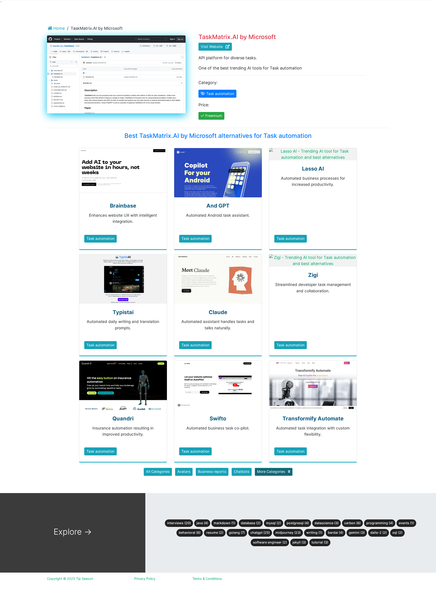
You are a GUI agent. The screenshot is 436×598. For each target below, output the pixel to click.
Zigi (313, 275)
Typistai (123, 312)
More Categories (271, 471)
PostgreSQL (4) (298, 523)
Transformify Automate (313, 418)
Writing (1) (314, 532)
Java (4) (202, 523)
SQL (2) (397, 532)
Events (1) (406, 523)
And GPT (218, 205)
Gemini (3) (357, 532)
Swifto (218, 418)
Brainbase (123, 205)
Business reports (212, 471)
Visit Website (213, 47)
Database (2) (250, 523)
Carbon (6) (352, 523)
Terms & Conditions (207, 579)
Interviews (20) (179, 523)
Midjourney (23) (288, 532)
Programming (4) (379, 523)
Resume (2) (214, 532)
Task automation (100, 238)
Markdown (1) (224, 523)
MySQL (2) (273, 523)
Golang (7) (237, 532)
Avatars (183, 471)
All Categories (158, 471)
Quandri (123, 418)
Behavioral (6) (190, 532)
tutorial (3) (320, 542)
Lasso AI (313, 168)
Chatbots (241, 471)
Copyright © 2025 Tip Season (70, 579)
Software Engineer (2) (270, 542)
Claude (218, 312)
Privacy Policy (144, 579)
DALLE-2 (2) (378, 532)
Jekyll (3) (299, 542)
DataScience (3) (327, 523)
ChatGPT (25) (260, 532)
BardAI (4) (335, 532)
